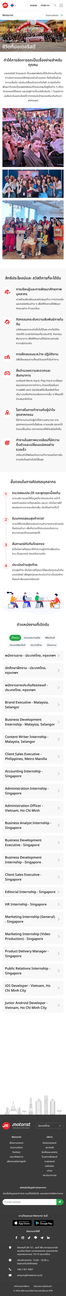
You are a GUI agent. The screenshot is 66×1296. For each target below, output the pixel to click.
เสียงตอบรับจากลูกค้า (16, 1161)
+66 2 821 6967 (25, 1269)
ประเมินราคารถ (49, 1175)
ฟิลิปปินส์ (50, 638)
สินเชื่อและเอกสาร (50, 1152)
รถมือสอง (49, 1166)
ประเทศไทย (36, 645)
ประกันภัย (49, 1147)
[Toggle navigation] (62, 15)
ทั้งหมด (15, 638)
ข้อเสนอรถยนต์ (49, 1143)
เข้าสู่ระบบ (45, 5)
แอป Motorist (16, 1156)
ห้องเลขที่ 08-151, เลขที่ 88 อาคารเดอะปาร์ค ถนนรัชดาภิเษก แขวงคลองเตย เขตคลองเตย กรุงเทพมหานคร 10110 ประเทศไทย (37, 1251)
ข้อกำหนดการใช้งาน (21, 1286)
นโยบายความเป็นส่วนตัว (43, 1286)
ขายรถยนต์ (50, 1161)
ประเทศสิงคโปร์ (17, 645)
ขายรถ (33, 5)
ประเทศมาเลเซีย (32, 638)
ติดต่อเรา (16, 1152)
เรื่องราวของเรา (16, 1143)
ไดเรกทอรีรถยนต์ (49, 1156)
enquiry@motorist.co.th (29, 1275)
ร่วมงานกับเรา (16, 1147)
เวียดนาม (51, 645)
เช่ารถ (49, 1170)
